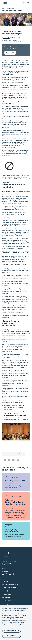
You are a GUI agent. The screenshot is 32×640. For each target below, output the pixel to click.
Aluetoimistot (7, 600)
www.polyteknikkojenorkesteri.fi (12, 419)
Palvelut (6, 581)
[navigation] (28, 3)
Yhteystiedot (7, 597)
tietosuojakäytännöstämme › (21, 624)
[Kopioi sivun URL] (17, 460)
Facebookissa (25, 419)
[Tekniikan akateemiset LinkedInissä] (6, 574)
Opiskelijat (6, 37)
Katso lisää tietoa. (8, 409)
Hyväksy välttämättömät (11, 630)
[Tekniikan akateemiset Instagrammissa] (13, 574)
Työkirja (6, 591)
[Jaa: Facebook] (5, 460)
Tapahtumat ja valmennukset (11, 584)
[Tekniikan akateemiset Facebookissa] (3, 574)
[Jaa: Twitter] (13, 460)
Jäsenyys (6, 604)
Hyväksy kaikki (11, 635)
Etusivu (4, 8)
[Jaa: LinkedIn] (9, 460)
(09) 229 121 (5, 568)
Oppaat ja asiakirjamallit (10, 587)
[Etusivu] (5, 3)
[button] (23, 3)
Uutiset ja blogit (10, 8)
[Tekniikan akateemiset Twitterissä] (10, 574)
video (21, 453)
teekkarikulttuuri (15, 453)
